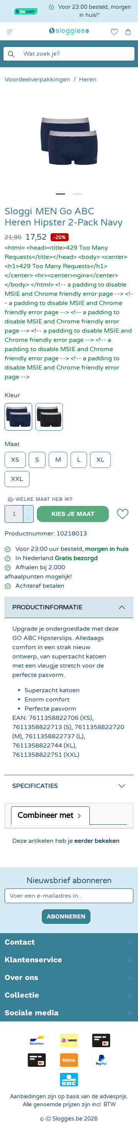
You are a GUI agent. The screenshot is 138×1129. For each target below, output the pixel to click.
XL (100, 460)
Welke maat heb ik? (42, 499)
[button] (10, 31)
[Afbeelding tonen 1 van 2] (60, 194)
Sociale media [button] (32, 1012)
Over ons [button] (21, 977)
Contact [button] (20, 942)
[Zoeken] (11, 53)
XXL (17, 479)
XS (15, 460)
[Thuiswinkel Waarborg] (24, 11)
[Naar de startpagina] (69, 31)
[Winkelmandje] (128, 31)
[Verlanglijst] (114, 31)
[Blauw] (18, 416)
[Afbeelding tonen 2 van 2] (77, 194)
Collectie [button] (22, 995)
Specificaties (35, 786)
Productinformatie (47, 607)
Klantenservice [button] (33, 959)
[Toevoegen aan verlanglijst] (122, 514)
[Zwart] (49, 416)
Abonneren (66, 916)
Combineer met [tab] (47, 815)
